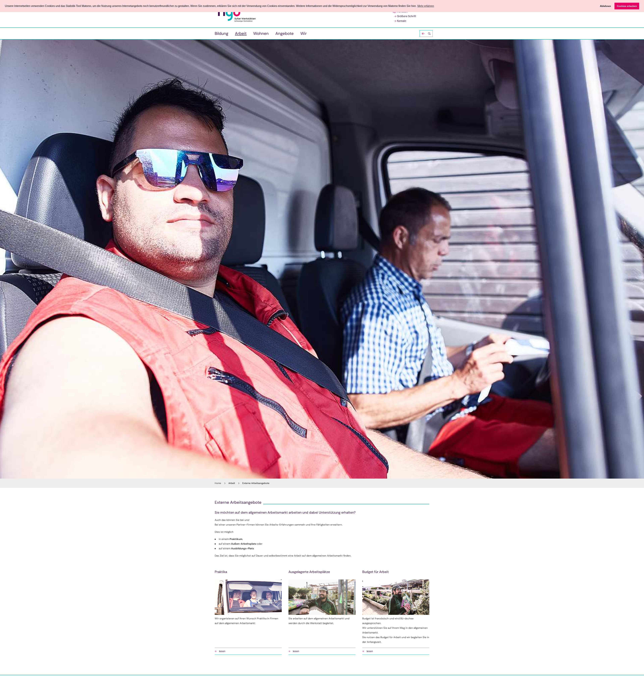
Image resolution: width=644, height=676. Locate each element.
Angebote (284, 33)
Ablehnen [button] (605, 6)
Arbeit (241, 33)
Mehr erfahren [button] (425, 6)
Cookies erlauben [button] (627, 6)
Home (218, 483)
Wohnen (261, 33)
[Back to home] (237, 14)
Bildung (221, 33)
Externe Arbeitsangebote (255, 483)
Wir (303, 33)
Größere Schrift (406, 16)
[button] (426, 33)
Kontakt (401, 21)
